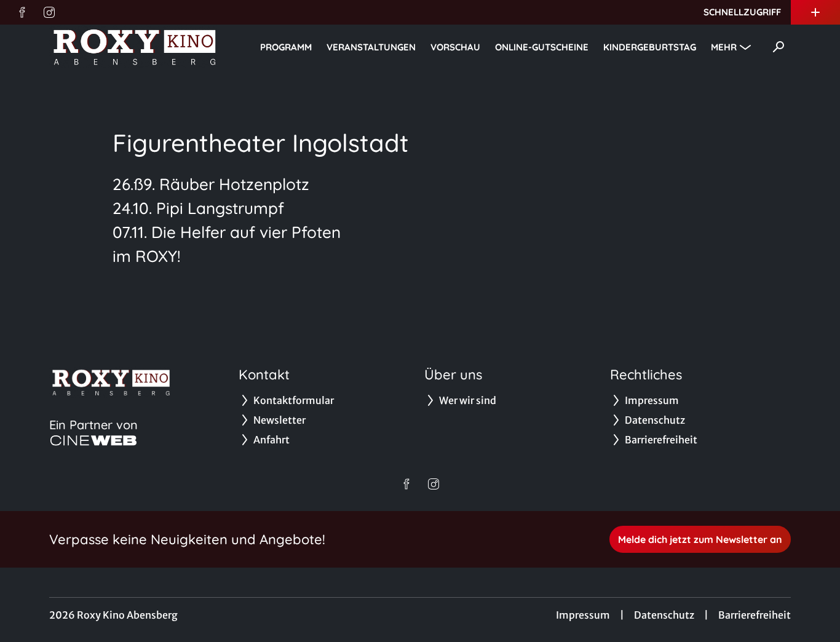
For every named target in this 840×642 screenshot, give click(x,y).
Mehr (724, 47)
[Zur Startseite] (135, 46)
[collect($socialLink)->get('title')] (22, 12)
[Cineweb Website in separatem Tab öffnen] (93, 440)
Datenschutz (664, 615)
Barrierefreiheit (754, 615)
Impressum (583, 615)
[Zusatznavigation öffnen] (815, 12)
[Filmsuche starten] (778, 46)
